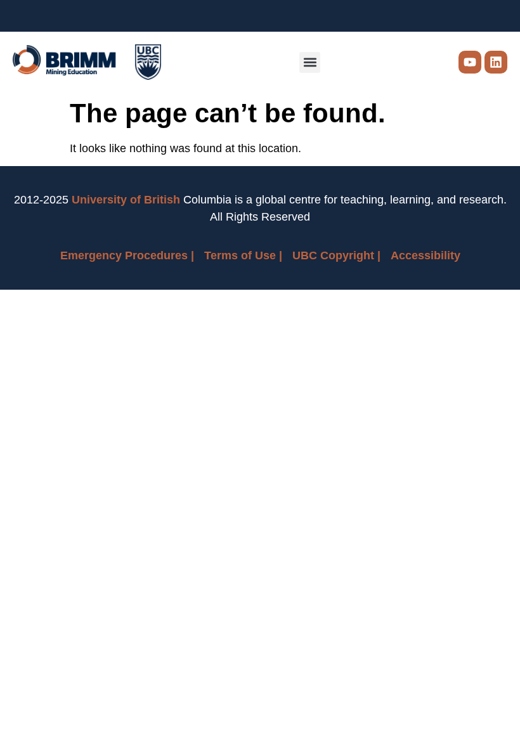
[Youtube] (469, 62)
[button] (309, 62)
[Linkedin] (495, 62)
